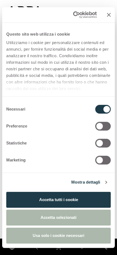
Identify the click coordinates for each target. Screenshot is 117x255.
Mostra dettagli (85, 182)
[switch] (103, 126)
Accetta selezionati (58, 217)
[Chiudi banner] (109, 15)
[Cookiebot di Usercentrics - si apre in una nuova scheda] (73, 14)
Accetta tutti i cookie (58, 199)
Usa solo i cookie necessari (58, 235)
